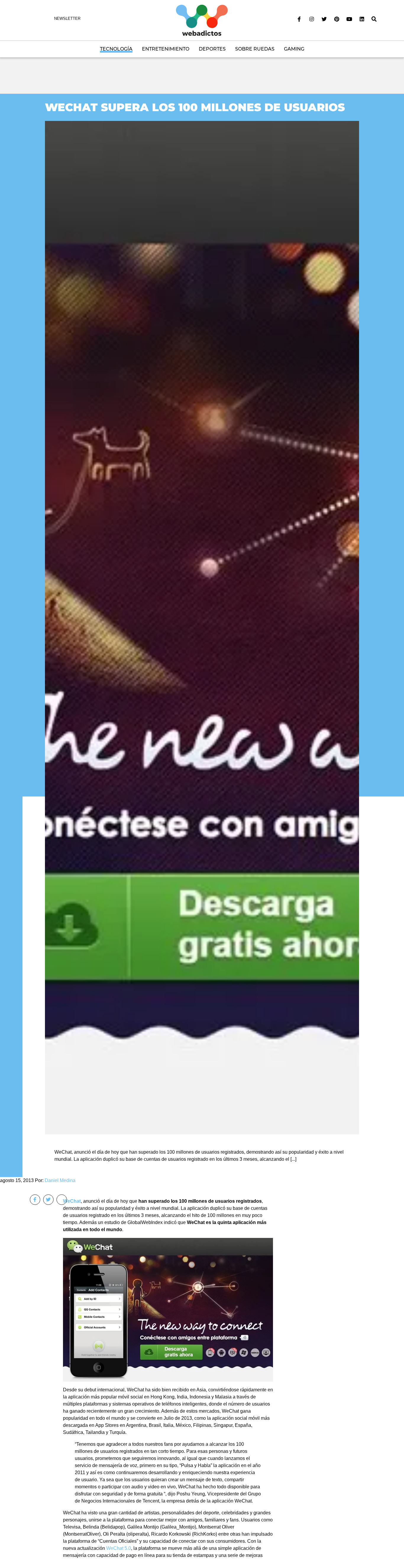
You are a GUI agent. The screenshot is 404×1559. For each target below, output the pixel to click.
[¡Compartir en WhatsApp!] (61, 1199)
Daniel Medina (60, 1180)
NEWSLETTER (67, 18)
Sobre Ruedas (254, 49)
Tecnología (116, 49)
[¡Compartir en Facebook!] (35, 1199)
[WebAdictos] (202, 19)
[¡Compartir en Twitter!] (48, 1199)
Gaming (294, 49)
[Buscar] (374, 19)
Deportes (212, 49)
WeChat (72, 1201)
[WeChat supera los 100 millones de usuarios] (202, 627)
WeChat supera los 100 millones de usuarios (195, 107)
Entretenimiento (165, 49)
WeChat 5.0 (118, 1548)
